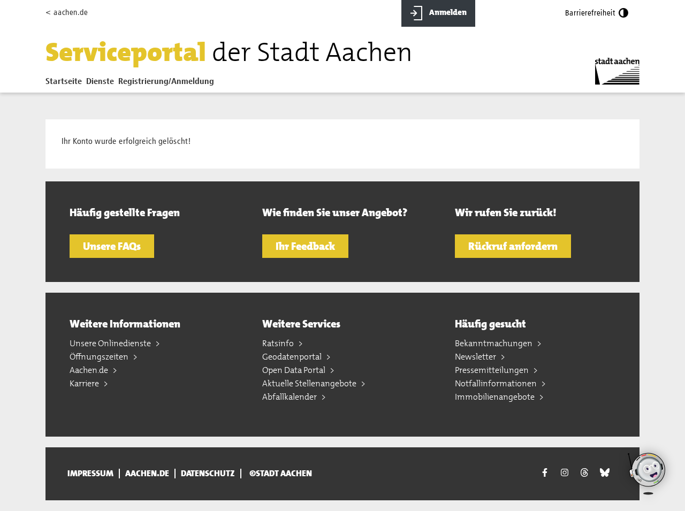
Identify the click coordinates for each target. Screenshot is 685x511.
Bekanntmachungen (494, 343)
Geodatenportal (292, 356)
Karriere (85, 383)
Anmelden (447, 12)
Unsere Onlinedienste (111, 343)
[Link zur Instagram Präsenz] (564, 472)
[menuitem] (65, 84)
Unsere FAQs (112, 246)
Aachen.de (90, 370)
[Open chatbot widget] (647, 473)
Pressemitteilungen (492, 370)
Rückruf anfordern (513, 246)
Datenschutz (208, 473)
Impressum (90, 473)
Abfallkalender (290, 396)
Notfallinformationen (496, 383)
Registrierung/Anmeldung (166, 82)
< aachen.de (66, 13)
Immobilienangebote (495, 396)
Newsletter (476, 356)
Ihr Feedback (305, 246)
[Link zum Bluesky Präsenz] (605, 472)
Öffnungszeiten (100, 356)
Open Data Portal (294, 370)
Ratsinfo (278, 343)
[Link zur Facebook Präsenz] (545, 474)
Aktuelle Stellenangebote (310, 383)
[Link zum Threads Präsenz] (584, 472)
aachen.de (147, 473)
